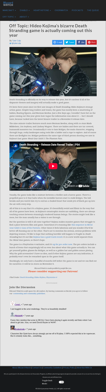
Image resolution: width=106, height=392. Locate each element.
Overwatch (61, 10)
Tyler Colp (16, 40)
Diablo (24, 10)
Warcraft (9, 10)
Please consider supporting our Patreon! (53, 271)
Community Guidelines (52, 367)
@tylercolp (16, 43)
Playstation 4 (51, 277)
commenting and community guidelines (29, 293)
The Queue (93, 10)
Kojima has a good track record (47, 237)
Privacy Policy (69, 367)
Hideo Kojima (39, 277)
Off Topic (8, 17)
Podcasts (77, 10)
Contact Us (37, 367)
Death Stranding (26, 277)
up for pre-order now (62, 244)
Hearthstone (41, 10)
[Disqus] (53, 332)
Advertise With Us (84, 367)
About (24, 17)
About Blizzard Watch (21, 367)
